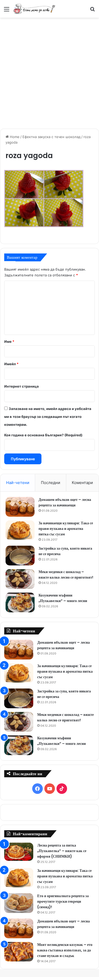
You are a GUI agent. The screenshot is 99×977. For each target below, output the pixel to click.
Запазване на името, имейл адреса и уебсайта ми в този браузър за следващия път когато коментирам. (47, 417)
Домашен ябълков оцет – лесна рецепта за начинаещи (65, 502)
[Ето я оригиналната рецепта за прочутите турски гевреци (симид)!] (18, 903)
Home (14, 137)
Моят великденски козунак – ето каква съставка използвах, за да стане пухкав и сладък (64, 950)
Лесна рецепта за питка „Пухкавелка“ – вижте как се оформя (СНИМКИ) (61, 851)
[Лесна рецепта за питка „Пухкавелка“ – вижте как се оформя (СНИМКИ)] (18, 852)
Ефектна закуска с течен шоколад (51, 137)
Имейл (11, 364)
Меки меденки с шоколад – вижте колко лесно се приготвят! (66, 574)
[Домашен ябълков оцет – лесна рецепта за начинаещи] (20, 507)
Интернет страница (21, 386)
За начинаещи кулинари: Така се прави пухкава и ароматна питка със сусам (66, 528)
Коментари (82, 482)
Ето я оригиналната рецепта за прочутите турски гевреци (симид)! (63, 901)
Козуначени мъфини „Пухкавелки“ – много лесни (63, 598)
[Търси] (92, 11)
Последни (50, 482)
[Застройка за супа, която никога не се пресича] (20, 555)
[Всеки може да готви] (34, 9)
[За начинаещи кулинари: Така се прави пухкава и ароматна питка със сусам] (20, 530)
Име (9, 341)
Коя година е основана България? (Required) (43, 435)
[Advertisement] (49, 72)
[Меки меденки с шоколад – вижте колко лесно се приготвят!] (20, 579)
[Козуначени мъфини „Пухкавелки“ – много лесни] (20, 602)
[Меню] (6, 11)
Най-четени (17, 482)
